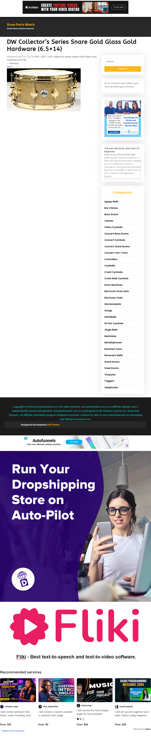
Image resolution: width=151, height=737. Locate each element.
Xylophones (111, 387)
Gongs (108, 310)
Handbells (110, 316)
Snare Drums (112, 361)
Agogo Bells (111, 201)
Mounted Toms (113, 349)
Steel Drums (111, 368)
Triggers (109, 380)
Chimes (108, 220)
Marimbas (110, 336)
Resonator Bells (113, 355)
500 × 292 (40, 56)
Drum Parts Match (21, 24)
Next (11, 66)
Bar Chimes (111, 208)
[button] (75, 35)
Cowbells (109, 265)
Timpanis (109, 374)
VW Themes (53, 424)
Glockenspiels (112, 304)
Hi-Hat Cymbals (113, 323)
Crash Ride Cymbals (116, 278)
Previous (13, 63)
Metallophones (113, 342)
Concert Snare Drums (117, 246)
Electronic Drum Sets (116, 291)
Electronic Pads (113, 297)
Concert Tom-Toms (116, 252)
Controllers (110, 259)
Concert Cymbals (114, 240)
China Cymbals (113, 227)
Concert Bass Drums (116, 233)
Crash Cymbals (113, 272)
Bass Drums (111, 214)
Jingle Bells (111, 329)
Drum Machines (113, 284)
